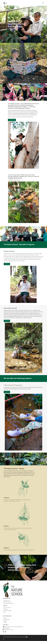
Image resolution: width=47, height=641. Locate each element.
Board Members (6, 619)
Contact (5, 622)
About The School (7, 607)
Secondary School (7, 601)
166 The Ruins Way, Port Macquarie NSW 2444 (13, 626)
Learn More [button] (7, 264)
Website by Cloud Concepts (20, 636)
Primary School (6, 600)
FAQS (4, 612)
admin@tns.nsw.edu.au (8, 629)
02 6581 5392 (6, 628)
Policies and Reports (7, 610)
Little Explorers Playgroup (8, 603)
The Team (5, 609)
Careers (5, 620)
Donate (4, 617)
